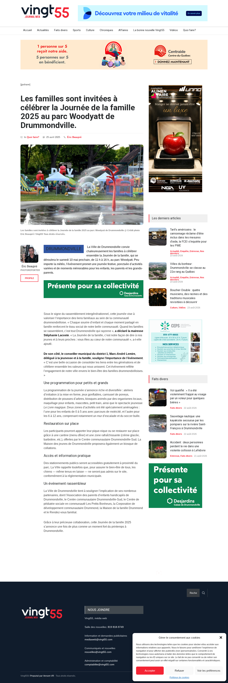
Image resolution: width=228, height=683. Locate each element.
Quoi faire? (189, 30)
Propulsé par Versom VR (42, 676)
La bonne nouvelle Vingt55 (148, 30)
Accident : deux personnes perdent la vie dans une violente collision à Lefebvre (188, 446)
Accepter (150, 670)
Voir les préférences (208, 670)
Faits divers (61, 30)
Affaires (123, 30)
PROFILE (29, 278)
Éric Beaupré (74, 137)
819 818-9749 (116, 627)
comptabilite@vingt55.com (99, 664)
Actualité (174, 251)
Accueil (27, 30)
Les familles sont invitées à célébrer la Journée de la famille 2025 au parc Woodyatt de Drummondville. (77, 112)
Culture (90, 30)
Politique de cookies (179, 677)
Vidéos (174, 30)
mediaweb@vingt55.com (98, 639)
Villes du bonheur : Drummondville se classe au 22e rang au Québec (187, 268)
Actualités (43, 30)
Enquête (184, 251)
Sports (77, 30)
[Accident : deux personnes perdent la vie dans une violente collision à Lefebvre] (158, 449)
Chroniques (106, 30)
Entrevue (194, 251)
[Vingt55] (45, 15)
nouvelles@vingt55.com (98, 652)
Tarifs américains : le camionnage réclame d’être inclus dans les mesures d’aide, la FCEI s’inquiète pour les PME (188, 237)
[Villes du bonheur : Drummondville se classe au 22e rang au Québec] (158, 271)
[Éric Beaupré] (29, 254)
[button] (221, 637)
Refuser (179, 670)
